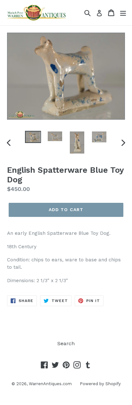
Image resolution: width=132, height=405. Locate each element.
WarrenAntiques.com (50, 383)
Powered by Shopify (100, 383)
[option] (33, 137)
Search (66, 343)
